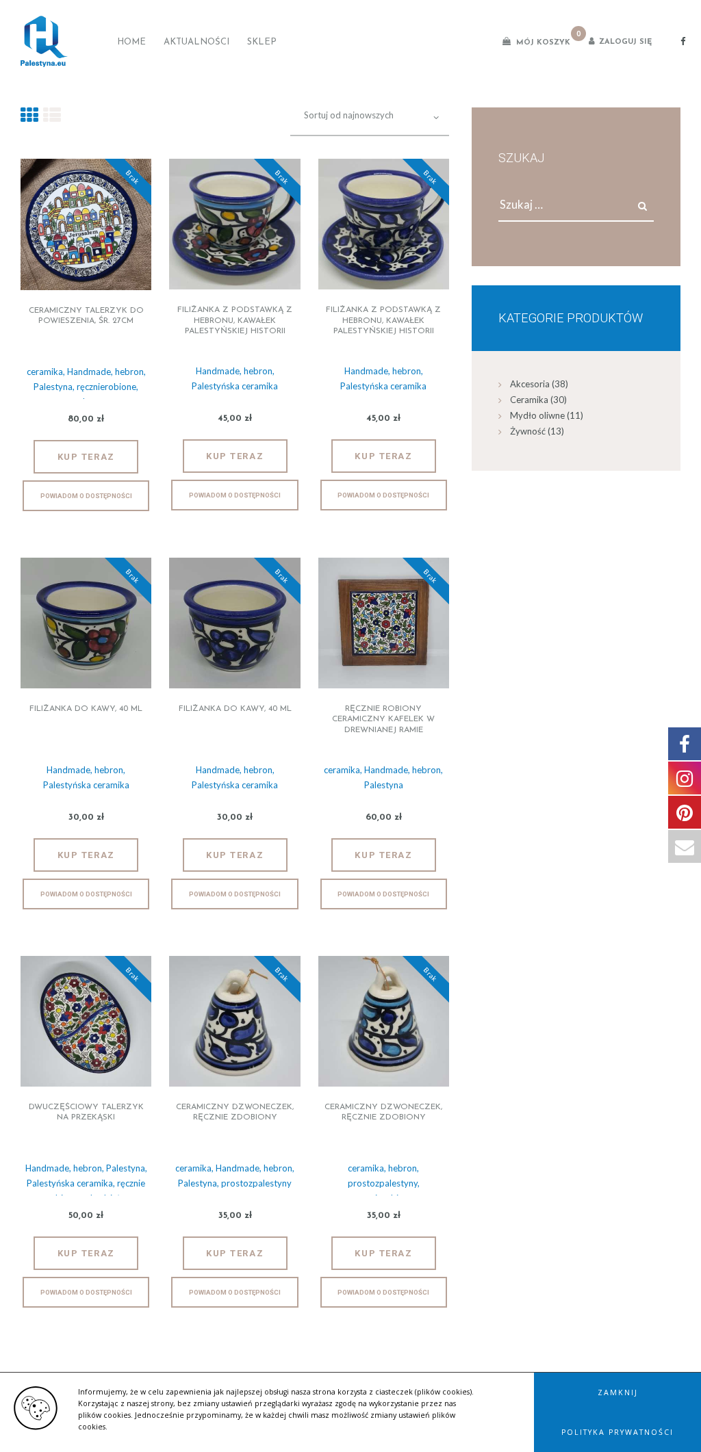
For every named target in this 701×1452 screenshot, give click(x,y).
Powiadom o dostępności (86, 496)
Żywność (528, 431)
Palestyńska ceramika (235, 385)
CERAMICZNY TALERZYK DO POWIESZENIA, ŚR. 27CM (86, 316)
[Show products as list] (52, 114)
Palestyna (53, 386)
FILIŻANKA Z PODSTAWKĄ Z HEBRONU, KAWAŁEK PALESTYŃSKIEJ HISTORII (234, 320)
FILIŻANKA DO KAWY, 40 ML (85, 709)
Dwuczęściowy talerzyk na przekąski (86, 1112)
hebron (129, 371)
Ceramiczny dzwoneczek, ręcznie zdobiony (235, 1112)
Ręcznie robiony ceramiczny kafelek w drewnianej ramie (383, 719)
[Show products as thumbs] (29, 114)
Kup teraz (86, 457)
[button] (617, 1392)
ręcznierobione (106, 386)
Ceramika (529, 399)
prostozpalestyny (256, 1183)
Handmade (89, 371)
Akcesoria (530, 383)
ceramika (45, 371)
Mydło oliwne (537, 415)
